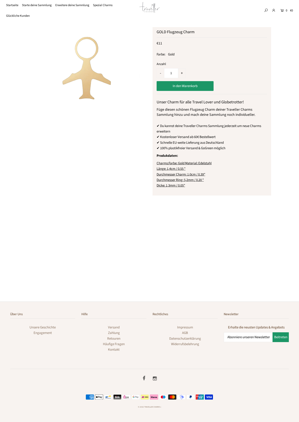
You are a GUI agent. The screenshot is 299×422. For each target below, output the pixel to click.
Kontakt (114, 349)
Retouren (113, 338)
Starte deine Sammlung (37, 5)
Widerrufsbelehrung (185, 344)
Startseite (12, 5)
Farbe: (161, 54)
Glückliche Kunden (18, 16)
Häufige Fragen (114, 344)
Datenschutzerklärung (185, 338)
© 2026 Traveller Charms (149, 407)
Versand (114, 327)
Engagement (43, 332)
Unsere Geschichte (42, 327)
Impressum (185, 327)
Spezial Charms (102, 5)
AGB (185, 332)
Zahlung (114, 332)
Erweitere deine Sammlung (72, 5)
